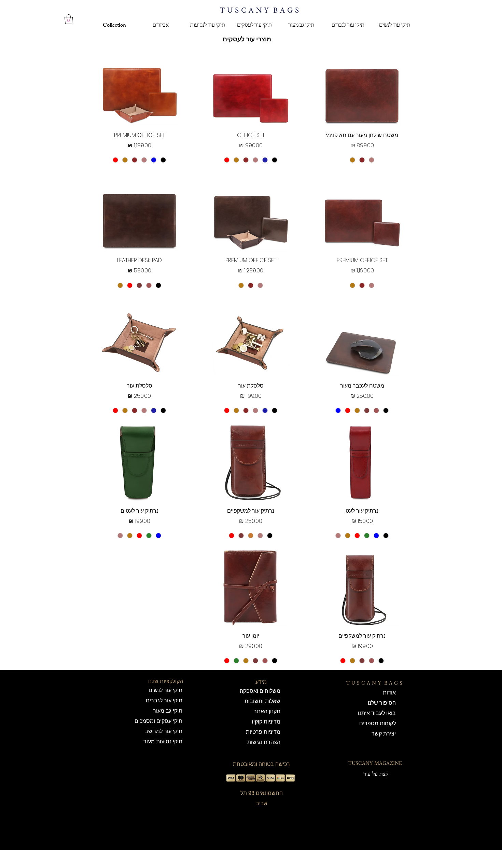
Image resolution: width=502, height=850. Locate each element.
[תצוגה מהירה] (362, 86)
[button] (69, 19)
